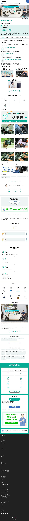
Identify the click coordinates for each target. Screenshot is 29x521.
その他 (8, 177)
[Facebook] (5, 514)
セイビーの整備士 (3, 443)
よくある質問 (2, 505)
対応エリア (2, 441)
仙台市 (2, 349)
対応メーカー (2, 442)
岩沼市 (6, 351)
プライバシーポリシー (3, 493)
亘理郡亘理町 (12, 354)
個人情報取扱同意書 (3, 496)
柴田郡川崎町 (3, 354)
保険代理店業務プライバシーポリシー (5, 495)
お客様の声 (2, 439)
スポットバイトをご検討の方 (4, 471)
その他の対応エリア (3, 463)
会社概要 (2, 510)
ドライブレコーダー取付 (17, 338)
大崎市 (20, 351)
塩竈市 (9, 349)
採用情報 (2, 511)
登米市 (10, 351)
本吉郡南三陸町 (3, 359)
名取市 (20, 349)
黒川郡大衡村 (23, 356)
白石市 (17, 349)
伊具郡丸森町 (8, 354)
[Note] (1, 514)
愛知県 (1, 461)
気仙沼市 (13, 349)
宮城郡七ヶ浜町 (3, 356)
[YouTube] (7, 514)
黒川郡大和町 (13, 356)
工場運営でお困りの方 (3, 477)
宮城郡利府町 (8, 356)
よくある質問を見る (14, 391)
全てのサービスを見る (14, 181)
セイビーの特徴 (3, 438)
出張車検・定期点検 (4, 177)
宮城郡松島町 (22, 354)
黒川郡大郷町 (18, 356)
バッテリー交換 (3, 338)
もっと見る (14, 342)
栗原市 (13, 351)
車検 (22, 338)
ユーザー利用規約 (3, 485)
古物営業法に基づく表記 (4, 498)
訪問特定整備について (3, 502)
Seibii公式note (2, 482)
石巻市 (6, 349)
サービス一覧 (2, 448)
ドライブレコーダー (3, 449)
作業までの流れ (3, 440)
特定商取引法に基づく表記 (4, 497)
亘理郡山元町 (17, 354)
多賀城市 (3, 351)
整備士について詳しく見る (14, 331)
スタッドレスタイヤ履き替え (10, 338)
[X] (3, 514)
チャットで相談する (14, 191)
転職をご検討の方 (3, 472)
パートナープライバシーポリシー (5, 494)
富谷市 (24, 351)
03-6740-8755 (14, 189)
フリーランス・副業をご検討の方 (5, 470)
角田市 (23, 349)
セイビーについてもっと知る (14, 90)
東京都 (1, 456)
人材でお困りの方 (3, 476)
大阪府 (1, 462)
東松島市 (17, 351)
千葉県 (1, 457)
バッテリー (2, 450)
